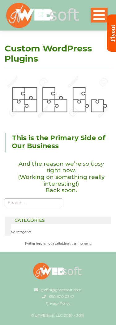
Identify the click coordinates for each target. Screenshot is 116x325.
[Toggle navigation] (99, 15)
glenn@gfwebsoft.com (61, 289)
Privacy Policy (58, 303)
